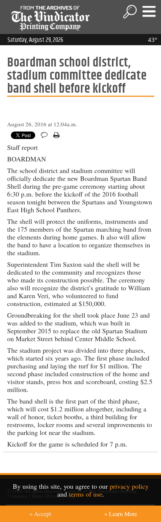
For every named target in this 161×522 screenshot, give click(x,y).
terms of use (85, 493)
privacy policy (129, 486)
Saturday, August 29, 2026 (35, 40)
